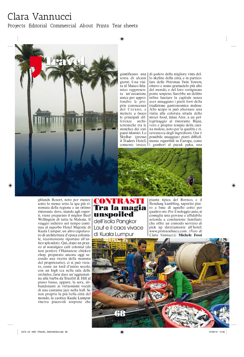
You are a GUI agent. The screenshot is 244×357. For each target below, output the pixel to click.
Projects (16, 26)
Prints (102, 26)
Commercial (63, 26)
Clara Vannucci (40, 16)
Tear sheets (125, 26)
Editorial (38, 26)
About (86, 26)
